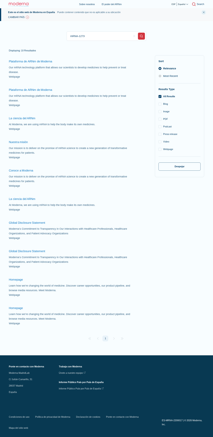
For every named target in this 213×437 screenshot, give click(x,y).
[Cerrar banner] (203, 12)
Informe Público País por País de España (80, 388)
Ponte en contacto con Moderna (122, 417)
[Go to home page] (19, 4)
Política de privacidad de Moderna (52, 417)
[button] (89, 338)
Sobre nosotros (87, 4)
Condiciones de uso (19, 417)
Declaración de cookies (88, 417)
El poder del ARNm (112, 4)
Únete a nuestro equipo (71, 373)
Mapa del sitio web (18, 428)
